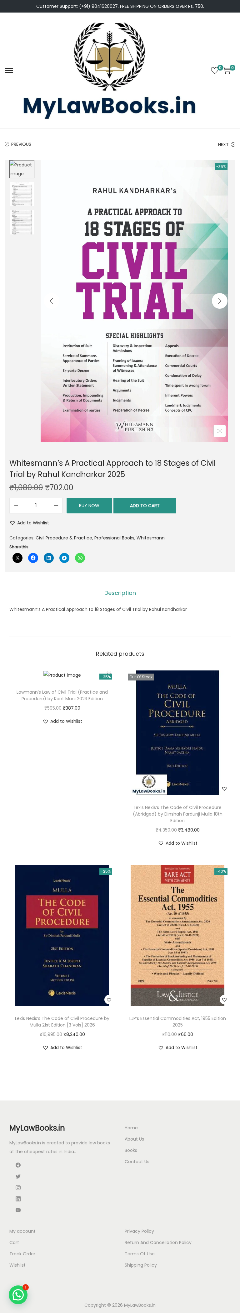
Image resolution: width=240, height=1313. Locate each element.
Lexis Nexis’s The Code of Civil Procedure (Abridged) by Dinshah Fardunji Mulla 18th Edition (177, 814)
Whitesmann (151, 538)
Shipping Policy (141, 1265)
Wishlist (17, 1265)
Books (131, 1150)
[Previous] (51, 301)
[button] (29, 522)
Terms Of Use (140, 1254)
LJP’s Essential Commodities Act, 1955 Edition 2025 (177, 1021)
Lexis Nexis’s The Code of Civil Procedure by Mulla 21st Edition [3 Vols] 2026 (62, 1021)
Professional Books (114, 538)
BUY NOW (89, 505)
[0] (214, 70)
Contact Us (137, 1161)
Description (120, 593)
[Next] (220, 301)
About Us (134, 1139)
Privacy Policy (139, 1231)
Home (131, 1128)
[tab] (120, 593)
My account (22, 1231)
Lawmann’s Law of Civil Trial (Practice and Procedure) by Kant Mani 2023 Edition (62, 695)
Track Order (22, 1254)
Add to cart (145, 505)
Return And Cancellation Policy (158, 1242)
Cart (14, 1242)
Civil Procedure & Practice (64, 538)
